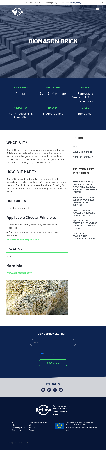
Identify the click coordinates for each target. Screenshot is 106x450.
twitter (86, 443)
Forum (13, 217)
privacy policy (58, 354)
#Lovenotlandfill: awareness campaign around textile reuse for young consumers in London (85, 186)
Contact (32, 430)
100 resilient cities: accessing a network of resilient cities (84, 213)
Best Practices (18, 227)
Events (32, 427)
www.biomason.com (19, 272)
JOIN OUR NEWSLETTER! (52, 333)
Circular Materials (83, 157)
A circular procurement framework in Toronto (84, 236)
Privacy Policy (75, 2)
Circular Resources (20, 222)
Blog (31, 425)
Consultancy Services (38, 422)
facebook (91, 443)
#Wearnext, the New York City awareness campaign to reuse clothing (83, 201)
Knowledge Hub (18, 427)
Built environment (82, 152)
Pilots (14, 425)
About (14, 422)
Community (16, 430)
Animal (76, 146)
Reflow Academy (19, 232)
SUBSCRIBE (53, 362)
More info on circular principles (22, 239)
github (97, 443)
